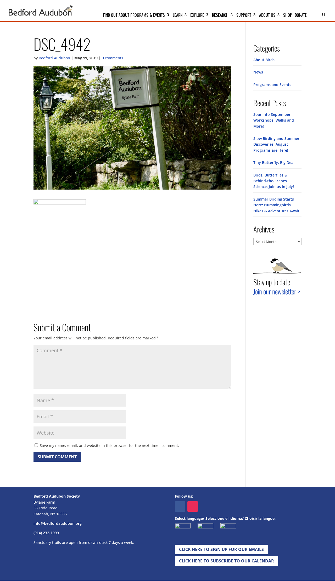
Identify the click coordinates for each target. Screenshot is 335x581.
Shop (287, 15)
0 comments (112, 57)
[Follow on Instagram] (192, 506)
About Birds (264, 59)
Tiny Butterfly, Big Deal (273, 162)
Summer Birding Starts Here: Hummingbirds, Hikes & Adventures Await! (276, 205)
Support (243, 15)
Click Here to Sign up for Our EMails (221, 549)
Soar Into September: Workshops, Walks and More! (273, 120)
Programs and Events (272, 84)
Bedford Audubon (54, 57)
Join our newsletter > (276, 291)
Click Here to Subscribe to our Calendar (226, 561)
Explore (197, 15)
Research (220, 15)
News (258, 72)
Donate (301, 15)
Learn (177, 15)
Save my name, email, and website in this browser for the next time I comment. (109, 445)
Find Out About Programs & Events (134, 15)
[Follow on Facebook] (180, 506)
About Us (267, 15)
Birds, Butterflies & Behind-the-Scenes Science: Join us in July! (273, 181)
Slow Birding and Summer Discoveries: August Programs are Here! (276, 144)
